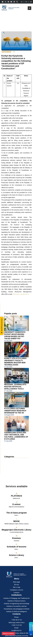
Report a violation (8, 633)
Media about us (11, 465)
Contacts (16, 592)
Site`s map (16, 587)
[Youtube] (11, 2)
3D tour (16, 584)
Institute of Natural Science (16, 601)
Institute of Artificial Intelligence (16, 611)
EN (31, 1)
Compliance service (16, 590)
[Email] (2, 2)
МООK (16, 521)
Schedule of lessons (16, 547)
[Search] (17, 2)
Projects (8, 468)
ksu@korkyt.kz (17, 630)
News (8, 460)
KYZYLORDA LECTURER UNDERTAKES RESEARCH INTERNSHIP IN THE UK (15, 411)
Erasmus (16, 538)
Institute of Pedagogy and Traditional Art (16, 598)
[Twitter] (14, 2)
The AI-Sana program (16, 513)
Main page (16, 582)
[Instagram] (5, 2)
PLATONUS (16, 496)
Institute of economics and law (16, 606)
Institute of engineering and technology (16, 603)
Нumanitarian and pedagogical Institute (16, 609)
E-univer (16, 504)
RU (26, 1)
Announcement (10, 462)
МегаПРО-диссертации (1, 324)
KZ (21, 1)
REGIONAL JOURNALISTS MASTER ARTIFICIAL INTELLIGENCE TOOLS (15, 387)
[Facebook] (8, 2)
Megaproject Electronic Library (16, 530)
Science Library (16, 555)
